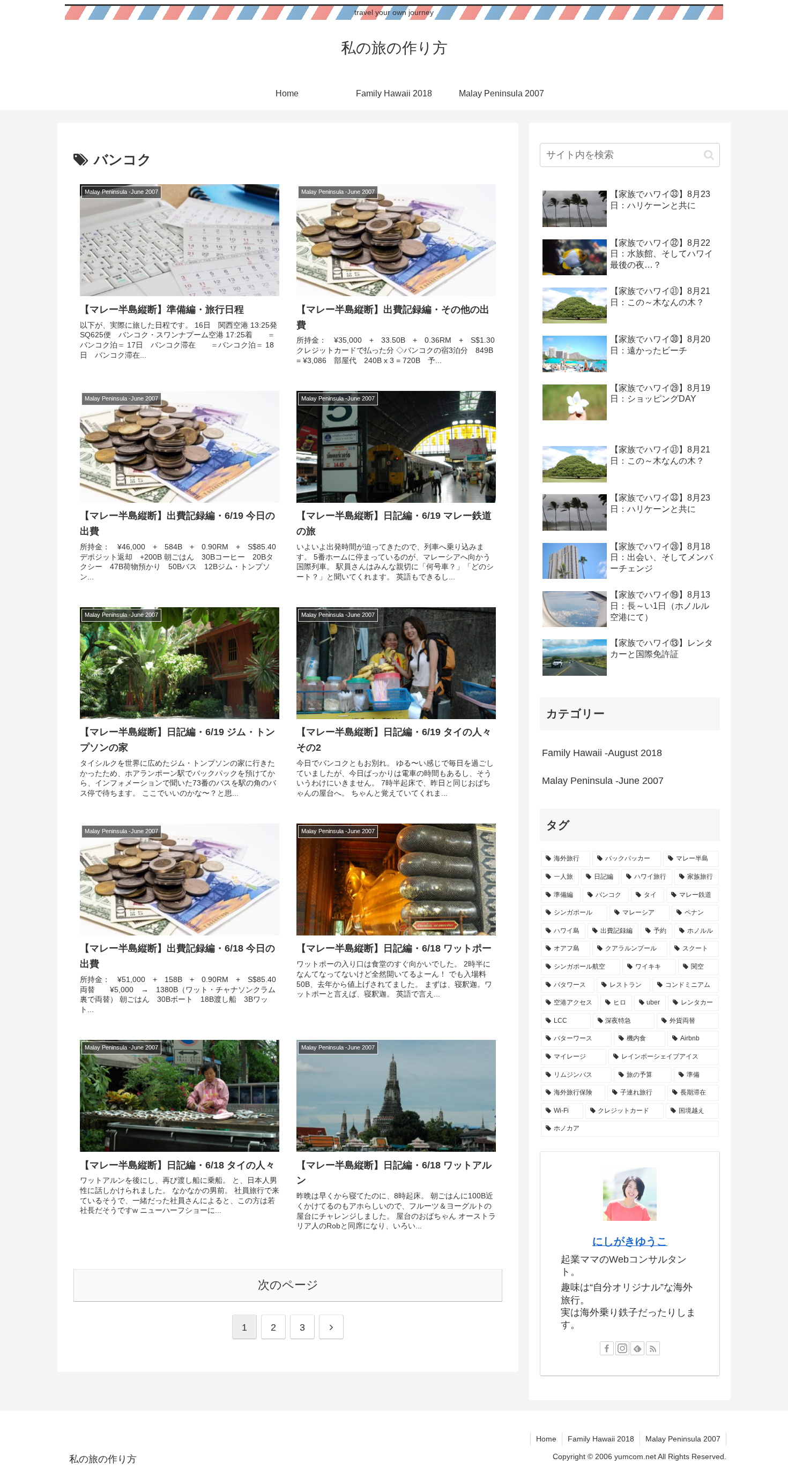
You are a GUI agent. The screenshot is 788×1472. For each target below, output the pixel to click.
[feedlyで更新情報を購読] (637, 1348)
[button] (709, 155)
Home (546, 1439)
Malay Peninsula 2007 (682, 1439)
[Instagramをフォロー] (622, 1348)
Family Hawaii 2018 (601, 1439)
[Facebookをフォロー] (607, 1348)
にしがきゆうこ (629, 1241)
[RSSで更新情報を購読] (653, 1348)
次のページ (288, 1285)
